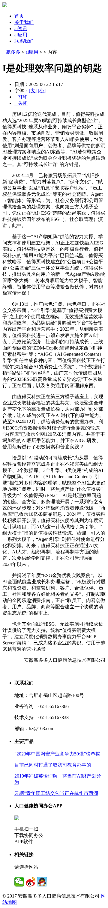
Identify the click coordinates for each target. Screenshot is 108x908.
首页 (19, 16)
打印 (21, 96)
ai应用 (20, 34)
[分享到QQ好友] (42, 882)
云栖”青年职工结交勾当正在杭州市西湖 (56, 793)
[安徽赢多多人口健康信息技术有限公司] (4, 5)
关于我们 (24, 22)
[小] (42, 90)
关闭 (21, 103)
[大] (33, 90)
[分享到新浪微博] (30, 882)
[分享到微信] (19, 882)
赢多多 (13, 52)
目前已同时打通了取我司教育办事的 (52, 764)
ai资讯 (20, 28)
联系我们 (24, 41)
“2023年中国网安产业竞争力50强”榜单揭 (57, 753)
